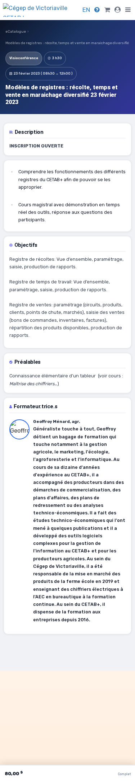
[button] (127, 10)
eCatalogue (15, 31)
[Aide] (97, 9)
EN (86, 9)
